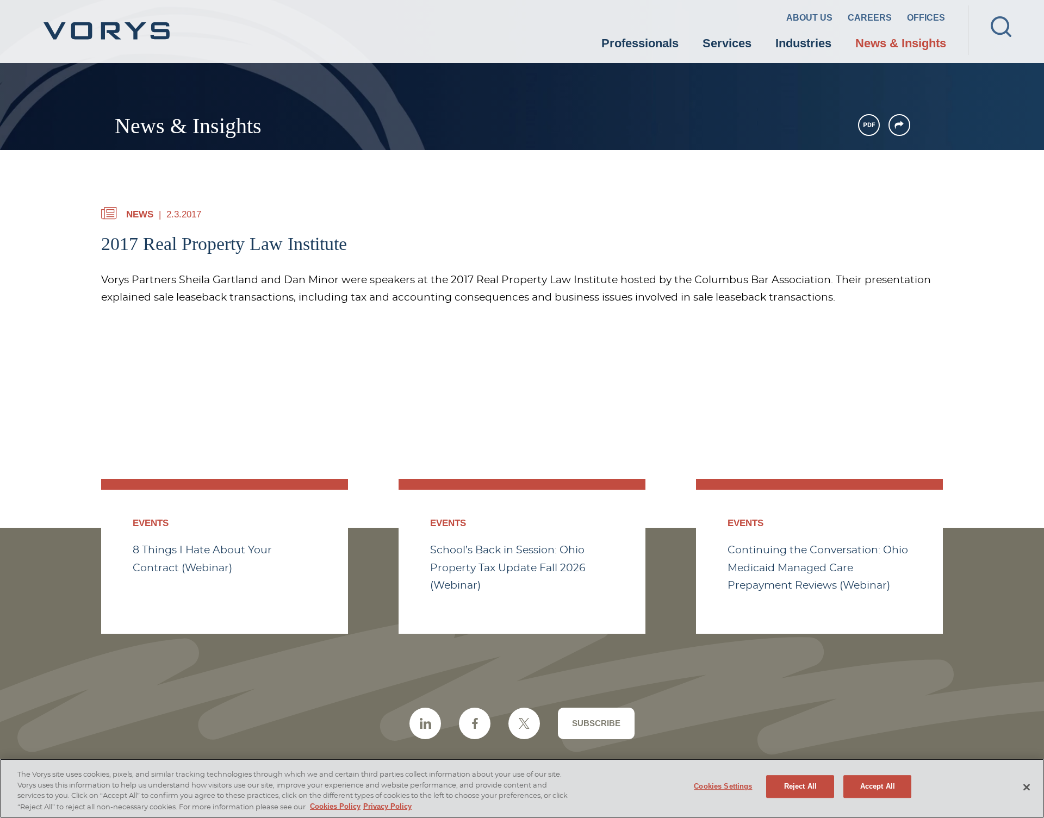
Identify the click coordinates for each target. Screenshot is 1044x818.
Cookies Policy (335, 806)
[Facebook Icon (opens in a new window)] (474, 723)
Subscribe (596, 723)
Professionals (640, 43)
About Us (809, 17)
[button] (899, 125)
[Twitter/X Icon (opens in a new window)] (524, 723)
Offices (926, 17)
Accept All (877, 787)
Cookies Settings (723, 787)
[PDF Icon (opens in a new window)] (869, 125)
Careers (870, 17)
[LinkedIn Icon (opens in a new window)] (425, 723)
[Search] (1001, 26)
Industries (803, 43)
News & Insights (900, 43)
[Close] (1027, 788)
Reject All (800, 787)
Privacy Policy (387, 806)
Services (727, 43)
